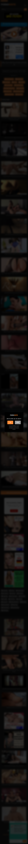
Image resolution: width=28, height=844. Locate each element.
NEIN (17, 422)
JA (10, 422)
